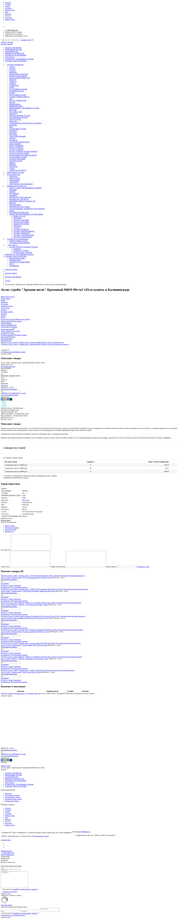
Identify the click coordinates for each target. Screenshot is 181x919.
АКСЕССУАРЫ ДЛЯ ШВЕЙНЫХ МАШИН (25, 188)
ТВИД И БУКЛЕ (15, 119)
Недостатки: (5, 567)
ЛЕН (11, 99)
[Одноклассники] (5, 399)
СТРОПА (16, 227)
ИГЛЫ (11, 211)
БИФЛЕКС (13, 72)
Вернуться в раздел (8, 319)
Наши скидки (10, 19)
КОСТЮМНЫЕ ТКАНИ (18, 89)
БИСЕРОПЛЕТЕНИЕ (17, 258)
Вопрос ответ (10, 10)
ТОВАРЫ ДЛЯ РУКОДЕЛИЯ (16, 61)
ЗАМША (12, 83)
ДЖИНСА (13, 82)
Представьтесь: (111, 567)
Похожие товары (7, 335)
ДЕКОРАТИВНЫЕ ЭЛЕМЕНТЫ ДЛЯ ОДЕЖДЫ (27, 209)
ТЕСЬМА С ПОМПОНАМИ (23, 235)
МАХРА (12, 102)
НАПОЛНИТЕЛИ (11, 51)
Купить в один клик (9, 891)
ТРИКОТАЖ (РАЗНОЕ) (17, 170)
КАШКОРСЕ (14, 85)
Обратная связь (6, 851)
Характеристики (7, 329)
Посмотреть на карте (41, 836)
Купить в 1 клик (20, 393)
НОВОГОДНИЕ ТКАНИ (18, 241)
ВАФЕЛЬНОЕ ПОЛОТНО (18, 74)
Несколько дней (10, 529)
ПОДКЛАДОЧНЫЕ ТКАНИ (19, 116)
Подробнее (5, 583)
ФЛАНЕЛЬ (13, 140)
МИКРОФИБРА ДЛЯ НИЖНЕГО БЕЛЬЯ (24, 108)
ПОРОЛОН (13, 176)
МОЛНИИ (13, 190)
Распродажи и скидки (13, 797)
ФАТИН (12, 138)
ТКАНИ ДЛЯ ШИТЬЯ (13, 48)
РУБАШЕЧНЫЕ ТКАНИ (18, 117)
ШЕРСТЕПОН (14, 178)
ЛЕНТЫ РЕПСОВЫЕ (21, 224)
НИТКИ (12, 192)
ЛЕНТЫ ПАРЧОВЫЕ (21, 222)
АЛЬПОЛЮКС (14, 180)
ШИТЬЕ (12, 163)
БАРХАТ (12, 68)
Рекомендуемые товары (13, 799)
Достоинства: (5, 550)
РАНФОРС (17, 249)
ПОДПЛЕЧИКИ (15, 205)
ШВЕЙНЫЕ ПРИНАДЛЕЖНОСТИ (22, 201)
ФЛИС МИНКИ (15, 144)
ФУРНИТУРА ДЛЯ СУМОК (19, 207)
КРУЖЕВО (17, 218)
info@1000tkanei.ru (83, 832)
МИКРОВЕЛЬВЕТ (16, 106)
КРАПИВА (13, 125)
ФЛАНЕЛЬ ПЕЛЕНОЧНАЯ (19, 142)
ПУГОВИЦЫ (14, 194)
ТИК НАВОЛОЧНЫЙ (17, 136)
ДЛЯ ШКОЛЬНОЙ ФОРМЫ (19, 243)
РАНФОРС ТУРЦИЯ (21, 251)
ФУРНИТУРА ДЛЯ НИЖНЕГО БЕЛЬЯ (19, 59)
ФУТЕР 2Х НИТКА (16, 148)
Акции (7, 6)
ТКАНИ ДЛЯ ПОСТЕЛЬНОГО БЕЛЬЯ (23, 247)
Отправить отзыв (143, 567)
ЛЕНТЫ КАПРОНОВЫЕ (22, 237)
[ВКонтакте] (2, 399)
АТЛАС (12, 66)
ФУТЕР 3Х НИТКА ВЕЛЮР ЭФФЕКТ (23, 151)
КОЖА (11, 87)
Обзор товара (5, 321)
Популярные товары (12, 795)
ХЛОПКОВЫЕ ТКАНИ (18, 157)
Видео (3, 340)
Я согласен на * (20, 889)
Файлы (3, 339)
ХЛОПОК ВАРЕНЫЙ (17, 159)
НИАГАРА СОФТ (15, 112)
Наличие (4, 337)
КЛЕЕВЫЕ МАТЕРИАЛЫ (18, 212)
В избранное (5, 587)
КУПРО (12, 93)
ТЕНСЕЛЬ (13, 121)
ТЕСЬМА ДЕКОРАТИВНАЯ (23, 231)
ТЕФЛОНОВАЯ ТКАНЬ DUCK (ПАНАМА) (25, 123)
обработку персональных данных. (25, 889)
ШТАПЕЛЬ (13, 166)
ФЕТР (11, 264)
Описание (4, 327)
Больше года (9, 531)
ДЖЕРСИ (12, 80)
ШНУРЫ (12, 203)
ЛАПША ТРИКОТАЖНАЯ (19, 97)
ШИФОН (12, 165)
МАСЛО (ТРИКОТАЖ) (17, 100)
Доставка (8, 8)
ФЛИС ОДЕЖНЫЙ (16, 146)
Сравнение (17, 585)
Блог (6, 12)
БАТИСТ (12, 70)
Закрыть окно (26, 40)
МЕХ (11, 127)
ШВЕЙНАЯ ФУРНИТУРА (14, 53)
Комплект (4, 325)
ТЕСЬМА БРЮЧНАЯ (21, 229)
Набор (3, 323)
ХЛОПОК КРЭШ (15, 161)
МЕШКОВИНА (15, 104)
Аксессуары (5, 331)
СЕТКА (12, 168)
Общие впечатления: (58, 567)
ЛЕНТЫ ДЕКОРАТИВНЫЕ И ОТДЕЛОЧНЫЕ (26, 214)
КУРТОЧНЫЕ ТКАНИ (17, 95)
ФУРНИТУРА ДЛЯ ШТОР (18, 199)
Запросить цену (19, 915)
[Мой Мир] (8, 399)
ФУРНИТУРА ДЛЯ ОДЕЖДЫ (20, 197)
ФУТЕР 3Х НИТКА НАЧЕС (19, 153)
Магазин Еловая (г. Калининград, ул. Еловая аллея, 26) (20, 693)
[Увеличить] (32, 342)
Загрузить (4, 385)
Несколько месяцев (12, 528)
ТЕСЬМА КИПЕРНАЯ (21, 233)
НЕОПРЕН (13, 131)
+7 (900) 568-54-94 (11, 30)
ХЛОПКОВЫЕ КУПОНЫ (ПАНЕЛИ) (23, 155)
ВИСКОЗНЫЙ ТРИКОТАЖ (19, 78)
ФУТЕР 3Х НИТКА (16, 150)
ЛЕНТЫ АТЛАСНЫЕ (21, 220)
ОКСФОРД (13, 114)
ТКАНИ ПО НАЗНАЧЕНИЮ (15, 55)
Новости (8, 14)
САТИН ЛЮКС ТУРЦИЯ (22, 253)
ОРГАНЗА (13, 133)
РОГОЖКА (13, 134)
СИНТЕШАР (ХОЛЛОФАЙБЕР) (21, 184)
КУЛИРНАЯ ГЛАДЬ (16, 91)
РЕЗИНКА (13, 195)
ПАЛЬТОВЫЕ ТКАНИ (17, 129)
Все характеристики (8, 366)
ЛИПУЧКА (17, 226)
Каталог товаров (7, 42)
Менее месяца (10, 526)
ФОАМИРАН (14, 266)
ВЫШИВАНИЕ (15, 260)
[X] (11, 399)
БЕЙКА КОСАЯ (19, 216)
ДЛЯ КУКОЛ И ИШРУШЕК (19, 262)
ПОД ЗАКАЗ (9, 57)
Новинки (8, 793)
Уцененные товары (12, 801)
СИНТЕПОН (14, 182)
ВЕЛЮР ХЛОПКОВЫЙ (18, 76)
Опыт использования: (8, 522)
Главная (8, 2)
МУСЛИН (13, 110)
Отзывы (8, 4)
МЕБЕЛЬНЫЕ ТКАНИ (13, 50)
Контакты (8, 18)
